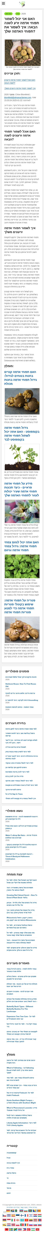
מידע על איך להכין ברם (14, 776)
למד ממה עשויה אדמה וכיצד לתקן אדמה (21, 729)
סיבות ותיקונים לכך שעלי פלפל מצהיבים (21, 677)
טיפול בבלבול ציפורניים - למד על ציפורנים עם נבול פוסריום (19, 926)
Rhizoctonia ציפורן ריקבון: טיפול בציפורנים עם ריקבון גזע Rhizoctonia (21, 919)
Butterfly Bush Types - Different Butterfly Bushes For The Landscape (20, 1008)
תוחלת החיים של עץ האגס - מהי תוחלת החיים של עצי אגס (22, 985)
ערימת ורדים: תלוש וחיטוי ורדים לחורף (20, 693)
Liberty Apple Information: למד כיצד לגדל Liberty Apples (21, 1124)
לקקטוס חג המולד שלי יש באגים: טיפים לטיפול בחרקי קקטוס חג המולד (22, 1033)
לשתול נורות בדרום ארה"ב (16, 747)
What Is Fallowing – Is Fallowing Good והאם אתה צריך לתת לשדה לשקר (20, 1070)
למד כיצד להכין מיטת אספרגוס (17, 772)
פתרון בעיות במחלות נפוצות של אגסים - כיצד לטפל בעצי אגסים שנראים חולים (22, 1000)
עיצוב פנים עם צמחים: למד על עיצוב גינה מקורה (21, 1061)
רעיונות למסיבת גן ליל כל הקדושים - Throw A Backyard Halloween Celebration (19, 856)
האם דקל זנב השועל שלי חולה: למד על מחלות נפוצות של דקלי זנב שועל (22, 881)
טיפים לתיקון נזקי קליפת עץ (16, 767)
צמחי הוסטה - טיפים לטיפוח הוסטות (19, 707)
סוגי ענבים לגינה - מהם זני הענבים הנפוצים (20, 992)
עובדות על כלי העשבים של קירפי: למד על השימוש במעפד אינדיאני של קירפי (21, 1131)
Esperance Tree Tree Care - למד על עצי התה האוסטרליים (21, 1017)
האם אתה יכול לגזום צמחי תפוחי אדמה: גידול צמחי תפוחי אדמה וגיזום (21, 546)
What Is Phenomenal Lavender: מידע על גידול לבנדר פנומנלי (22, 1109)
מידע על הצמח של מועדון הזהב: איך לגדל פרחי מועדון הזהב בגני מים (20, 911)
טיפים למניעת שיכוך (13, 790)
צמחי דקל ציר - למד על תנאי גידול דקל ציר (22, 1025)
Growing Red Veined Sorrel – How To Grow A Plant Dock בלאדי (22, 896)
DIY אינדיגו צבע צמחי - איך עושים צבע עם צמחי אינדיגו (22, 1086)
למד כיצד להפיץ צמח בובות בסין (18, 752)
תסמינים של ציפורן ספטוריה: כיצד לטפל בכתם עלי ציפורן (20, 889)
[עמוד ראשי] (22, 4)
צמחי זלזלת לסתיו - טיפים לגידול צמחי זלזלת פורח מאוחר (21, 970)
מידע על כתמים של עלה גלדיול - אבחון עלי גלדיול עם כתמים (22, 904)
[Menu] (3, 3)
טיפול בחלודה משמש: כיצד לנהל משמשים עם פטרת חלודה (19, 1116)
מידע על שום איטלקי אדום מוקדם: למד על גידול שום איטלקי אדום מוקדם (22, 949)
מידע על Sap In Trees (14, 794)
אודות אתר (33, 1207)
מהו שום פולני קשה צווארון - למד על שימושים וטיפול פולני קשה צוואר (20, 934)
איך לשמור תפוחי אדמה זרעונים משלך (19, 88)
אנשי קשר (24, 1207)
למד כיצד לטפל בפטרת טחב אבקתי (19, 763)
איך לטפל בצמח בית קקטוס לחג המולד (21, 798)
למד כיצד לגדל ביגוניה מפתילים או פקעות (22, 785)
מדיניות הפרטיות (13, 1207)
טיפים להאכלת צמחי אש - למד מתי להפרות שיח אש (20, 1079)
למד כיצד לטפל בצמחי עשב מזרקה (19, 781)
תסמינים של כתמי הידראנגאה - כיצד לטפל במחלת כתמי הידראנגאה (21, 941)
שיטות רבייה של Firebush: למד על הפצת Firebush (20, 1094)
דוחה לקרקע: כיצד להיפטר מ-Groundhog (22, 700)
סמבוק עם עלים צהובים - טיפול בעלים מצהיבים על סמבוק (21, 977)
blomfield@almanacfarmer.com (17, 97)
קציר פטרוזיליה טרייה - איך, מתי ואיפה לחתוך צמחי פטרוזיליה (21, 1040)
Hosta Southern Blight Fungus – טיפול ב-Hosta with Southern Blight (21, 1101)
